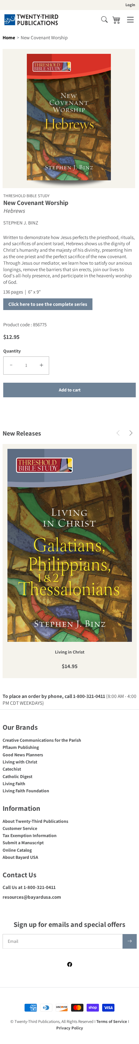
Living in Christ (69, 652)
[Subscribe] (130, 941)
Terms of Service (111, 1021)
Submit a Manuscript (23, 843)
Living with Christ (20, 762)
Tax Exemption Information (30, 835)
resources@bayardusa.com (32, 897)
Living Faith (14, 783)
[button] (104, 19)
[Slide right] (131, 433)
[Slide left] (118, 433)
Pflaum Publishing (21, 747)
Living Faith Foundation (26, 791)
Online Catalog (17, 850)
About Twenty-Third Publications (35, 821)
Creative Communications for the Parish (42, 740)
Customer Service (20, 828)
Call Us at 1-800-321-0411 (29, 887)
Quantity (12, 351)
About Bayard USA (20, 857)
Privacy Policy (69, 1028)
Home (9, 37)
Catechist (12, 769)
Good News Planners (23, 755)
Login (130, 4)
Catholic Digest (17, 776)
